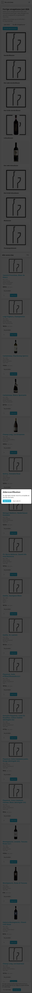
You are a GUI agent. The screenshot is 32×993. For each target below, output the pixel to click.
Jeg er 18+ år (7, 501)
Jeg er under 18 (16, 501)
